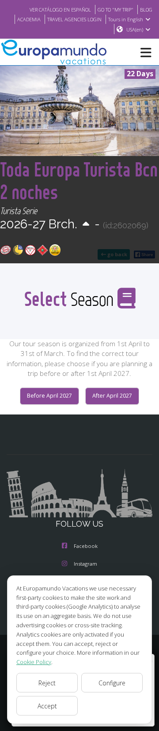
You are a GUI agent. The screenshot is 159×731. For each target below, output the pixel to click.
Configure (111, 683)
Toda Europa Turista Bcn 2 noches (79, 180)
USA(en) (134, 29)
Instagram (85, 563)
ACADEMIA (29, 19)
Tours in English (125, 19)
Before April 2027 (49, 395)
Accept (47, 706)
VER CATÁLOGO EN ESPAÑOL (60, 9)
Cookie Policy (33, 662)
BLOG (146, 9)
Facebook (86, 546)
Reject (47, 683)
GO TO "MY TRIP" (115, 9)
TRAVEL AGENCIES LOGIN (74, 19)
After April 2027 (112, 395)
